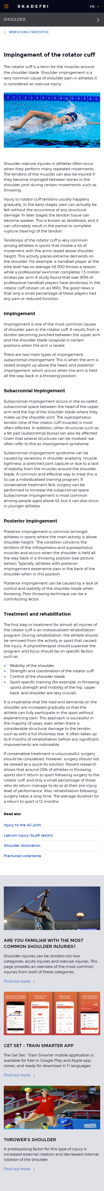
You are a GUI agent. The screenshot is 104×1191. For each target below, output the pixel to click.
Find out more (17, 981)
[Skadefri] (33, 6)
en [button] (92, 6)
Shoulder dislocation (22, 845)
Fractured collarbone (22, 856)
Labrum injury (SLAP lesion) (28, 835)
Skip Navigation (77, 6)
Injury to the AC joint (22, 825)
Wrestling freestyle (29, 32)
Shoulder (14, 19)
